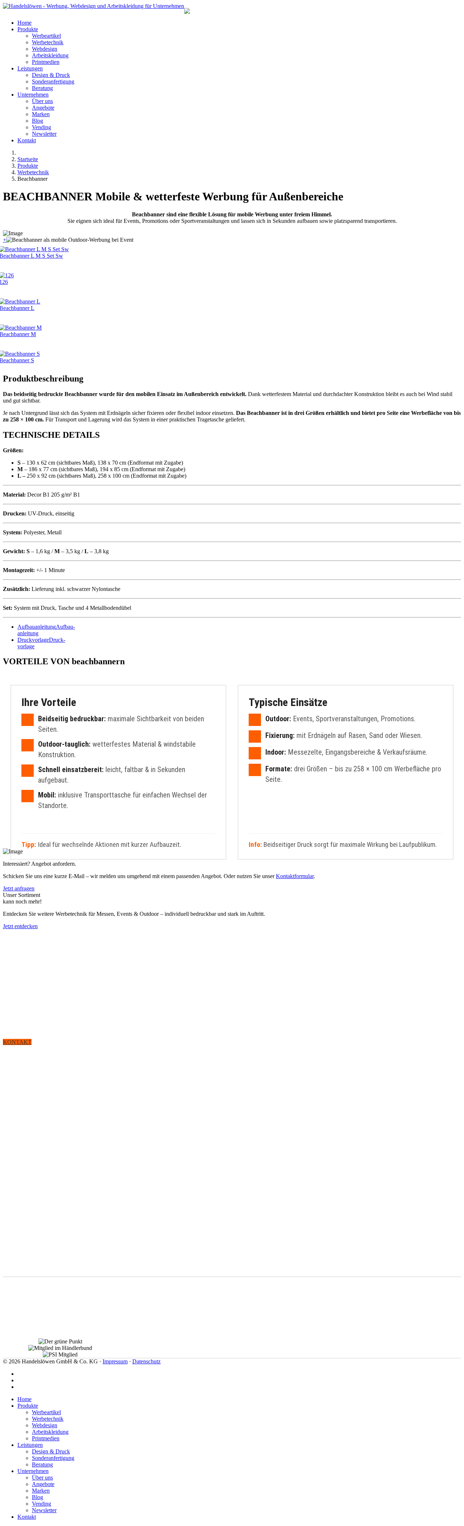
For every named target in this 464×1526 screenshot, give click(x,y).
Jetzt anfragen (18, 888)
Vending (41, 127)
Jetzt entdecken (20, 926)
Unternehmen (33, 94)
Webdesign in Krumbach (35, 1310)
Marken (41, 114)
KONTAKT (17, 1042)
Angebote (43, 108)
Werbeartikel (46, 36)
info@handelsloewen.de (56, 1273)
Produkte (27, 29)
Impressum (115, 1361)
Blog (37, 121)
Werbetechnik (47, 42)
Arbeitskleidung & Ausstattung (43, 1118)
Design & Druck (51, 75)
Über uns (42, 101)
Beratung (42, 88)
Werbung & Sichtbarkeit (35, 1063)
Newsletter (44, 134)
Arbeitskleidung (50, 55)
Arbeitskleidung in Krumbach (42, 1321)
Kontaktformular (295, 876)
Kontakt (26, 140)
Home (24, 23)
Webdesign (44, 49)
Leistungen (30, 68)
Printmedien (45, 62)
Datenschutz (146, 1361)
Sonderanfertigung (53, 81)
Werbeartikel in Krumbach (38, 1331)
